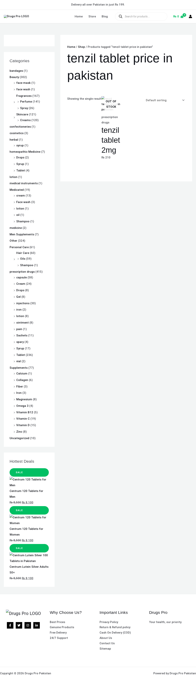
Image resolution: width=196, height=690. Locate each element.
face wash (23, 89)
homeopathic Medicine (25, 151)
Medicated (17, 190)
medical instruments (24, 183)
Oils (22, 258)
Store (92, 16)
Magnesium (24, 399)
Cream (20, 283)
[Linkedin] (36, 625)
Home (79, 16)
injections (22, 303)
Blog (105, 16)
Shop (81, 47)
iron (19, 309)
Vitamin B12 (24, 412)
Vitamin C (23, 418)
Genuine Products (62, 627)
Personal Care (19, 247)
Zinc (19, 431)
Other (13, 240)
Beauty (14, 77)
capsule (21, 277)
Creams (25, 120)
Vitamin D (23, 425)
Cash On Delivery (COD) (115, 632)
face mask (23, 83)
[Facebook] (10, 625)
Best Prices (57, 622)
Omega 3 (22, 406)
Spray (24, 108)
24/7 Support (59, 638)
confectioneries (20, 126)
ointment (22, 322)
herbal (14, 139)
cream (20, 195)
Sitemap (105, 648)
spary (20, 342)
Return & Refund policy (115, 627)
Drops (20, 157)
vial (18, 361)
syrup (20, 145)
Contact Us (107, 643)
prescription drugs (22, 271)
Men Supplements (22, 234)
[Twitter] (19, 625)
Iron (19, 393)
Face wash (23, 202)
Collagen (22, 380)
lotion (13, 177)
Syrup (20, 164)
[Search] (120, 16)
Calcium (21, 373)
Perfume (26, 101)
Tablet (20, 170)
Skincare (22, 114)
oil (18, 215)
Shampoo (22, 221)
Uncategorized (19, 438)
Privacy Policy (109, 622)
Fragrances (24, 96)
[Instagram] (27, 625)
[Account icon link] (190, 16)
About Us (106, 638)
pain (19, 329)
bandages (16, 71)
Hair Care (22, 253)
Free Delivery (58, 632)
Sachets (21, 335)
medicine (16, 228)
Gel (18, 297)
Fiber (19, 386)
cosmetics (17, 133)
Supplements (19, 367)
